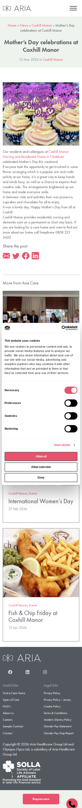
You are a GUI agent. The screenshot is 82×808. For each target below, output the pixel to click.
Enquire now (41, 799)
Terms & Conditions (55, 713)
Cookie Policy (52, 706)
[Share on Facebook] (25, 256)
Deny (41, 477)
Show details (62, 445)
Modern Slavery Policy (57, 719)
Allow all (41, 456)
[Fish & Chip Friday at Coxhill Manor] (41, 562)
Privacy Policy (52, 693)
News (24, 25)
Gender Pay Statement (58, 726)
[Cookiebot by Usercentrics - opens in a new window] (58, 328)
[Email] (6, 256)
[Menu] (73, 8)
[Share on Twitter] (16, 256)
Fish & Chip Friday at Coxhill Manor (32, 616)
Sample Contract (13, 726)
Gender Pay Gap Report (59, 733)
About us (8, 713)
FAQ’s (7, 706)
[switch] (70, 403)
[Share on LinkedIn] (35, 256)
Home (12, 25)
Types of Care (11, 700)
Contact (7, 733)
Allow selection (41, 467)
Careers (8, 719)
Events (33, 493)
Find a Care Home (14, 693)
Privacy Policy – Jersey (57, 700)
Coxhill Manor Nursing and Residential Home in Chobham (36, 154)
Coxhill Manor (42, 25)
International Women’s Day (40, 501)
